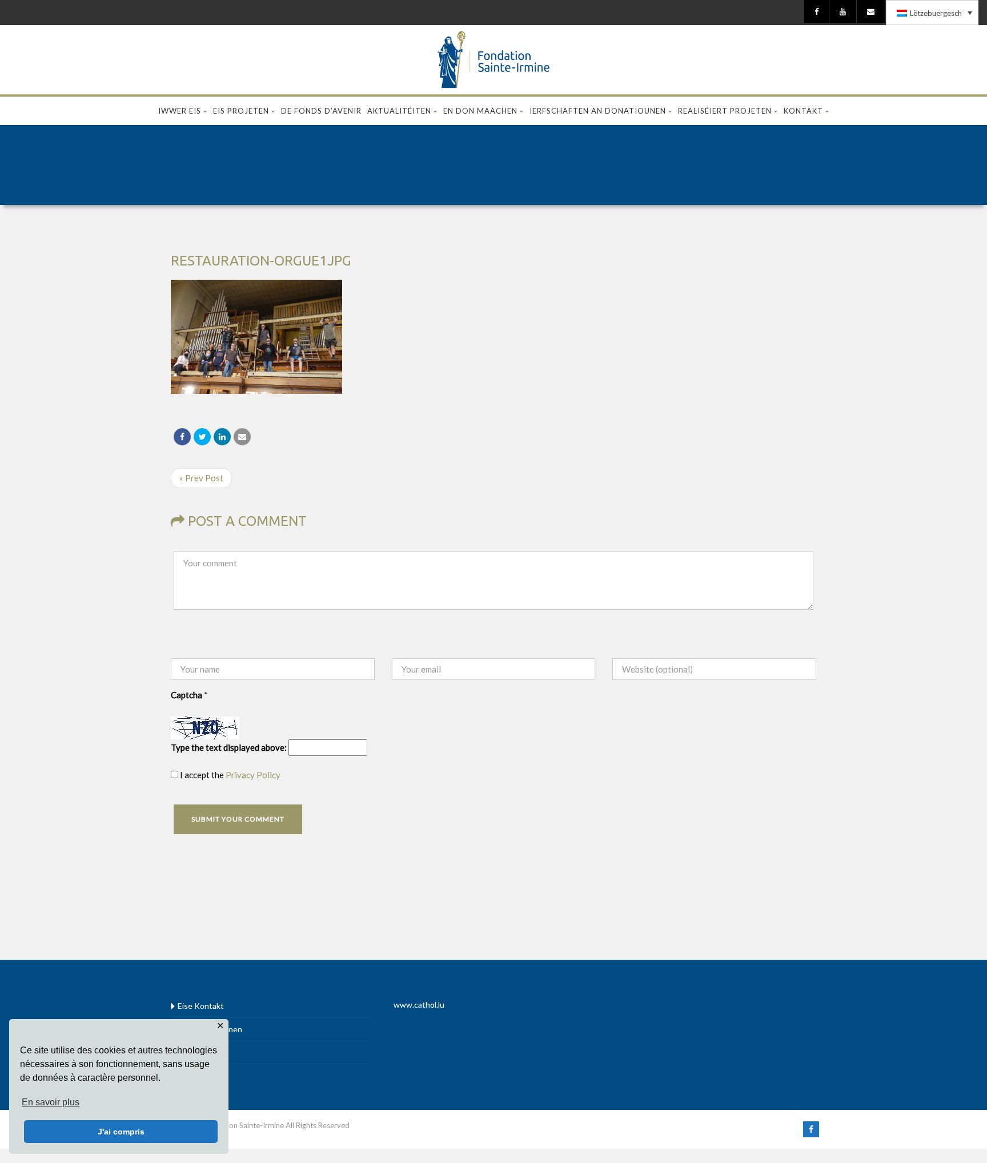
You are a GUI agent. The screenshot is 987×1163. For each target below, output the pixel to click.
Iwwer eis (179, 110)
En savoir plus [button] (50, 1102)
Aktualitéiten (399, 110)
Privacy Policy (253, 775)
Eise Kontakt (201, 1006)
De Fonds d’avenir (321, 110)
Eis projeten (241, 110)
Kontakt (803, 110)
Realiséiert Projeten (725, 110)
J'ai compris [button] (121, 1131)
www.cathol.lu (419, 1004)
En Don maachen (480, 110)
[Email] (242, 436)
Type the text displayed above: (229, 747)
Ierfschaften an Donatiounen (597, 110)
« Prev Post (201, 478)
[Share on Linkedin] (222, 436)
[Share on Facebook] (182, 436)
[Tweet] (202, 436)
